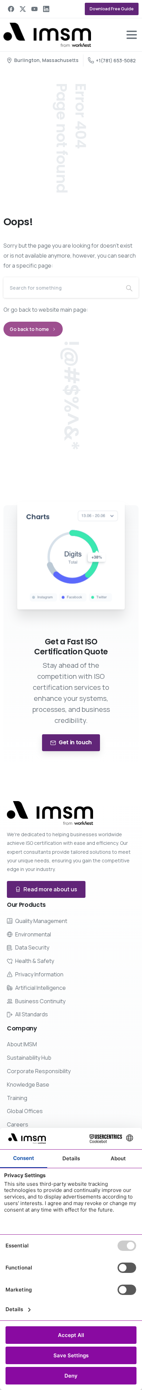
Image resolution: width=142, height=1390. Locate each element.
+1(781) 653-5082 (116, 60)
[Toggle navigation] (132, 35)
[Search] (129, 287)
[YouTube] (34, 9)
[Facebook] (11, 9)
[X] (23, 9)
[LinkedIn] (46, 9)
